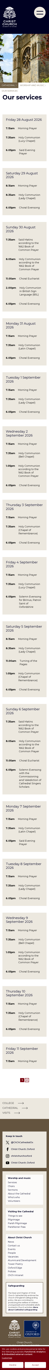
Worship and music (32, 85)
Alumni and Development (22, 1260)
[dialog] (24, 1358)
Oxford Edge (15, 1268)
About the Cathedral (19, 1193)
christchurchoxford (21, 1156)
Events (11, 1249)
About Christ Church (20, 1237)
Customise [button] (7, 1358)
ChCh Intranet (15, 1275)
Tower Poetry (15, 1264)
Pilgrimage (14, 1219)
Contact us (14, 1245)
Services (12, 1182)
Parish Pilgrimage (17, 1223)
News (11, 1242)
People (12, 1253)
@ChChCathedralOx (22, 1142)
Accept (35, 1365)
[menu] (40, 12)
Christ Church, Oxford (23, 1149)
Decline (12, 1365)
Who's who (14, 1197)
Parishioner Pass (16, 1227)
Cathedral (8, 85)
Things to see (15, 1216)
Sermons (13, 1190)
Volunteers (14, 1201)
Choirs (11, 1186)
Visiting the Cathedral (21, 1211)
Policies (12, 1271)
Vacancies (13, 1256)
